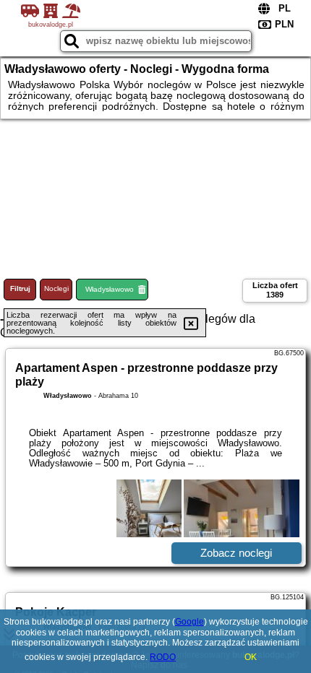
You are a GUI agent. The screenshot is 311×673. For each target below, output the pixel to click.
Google (189, 622)
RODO (163, 657)
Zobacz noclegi (236, 553)
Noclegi (56, 288)
